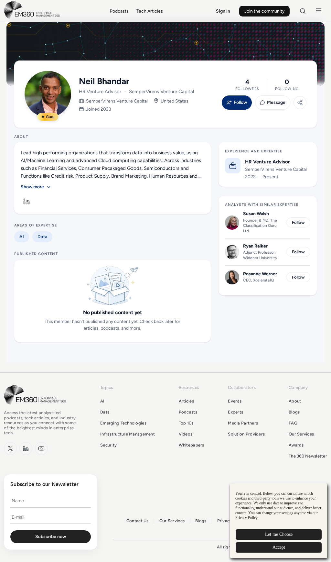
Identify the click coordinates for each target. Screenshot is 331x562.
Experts (235, 412)
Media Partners (243, 423)
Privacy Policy (246, 517)
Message (276, 102)
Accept (278, 547)
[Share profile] (300, 102)
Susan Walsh (256, 213)
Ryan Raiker (255, 246)
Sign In (223, 11)
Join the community (264, 11)
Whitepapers (191, 445)
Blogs (294, 412)
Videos (186, 434)
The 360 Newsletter (308, 456)
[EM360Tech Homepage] (36, 407)
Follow (240, 102)
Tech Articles (149, 11)
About (295, 401)
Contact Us (137, 520)
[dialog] (278, 520)
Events (234, 401)
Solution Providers (246, 434)
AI (21, 236)
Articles (186, 401)
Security (108, 445)
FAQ (293, 423)
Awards (296, 445)
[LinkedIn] (26, 201)
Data (42, 236)
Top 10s (186, 423)
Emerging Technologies (123, 423)
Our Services (301, 434)
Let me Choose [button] (279, 534)
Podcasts (119, 11)
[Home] (33, 18)
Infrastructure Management (127, 434)
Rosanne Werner (260, 274)
